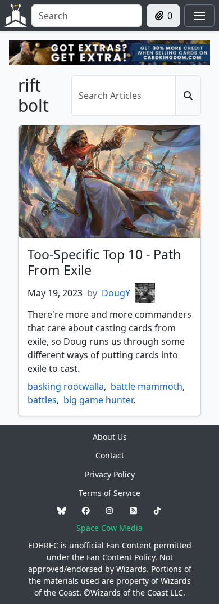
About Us (110, 436)
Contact (109, 455)
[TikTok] (157, 510)
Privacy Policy (110, 474)
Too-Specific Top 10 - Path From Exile (104, 262)
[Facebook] (86, 510)
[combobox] (86, 15)
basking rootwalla (66, 386)
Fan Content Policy (120, 557)
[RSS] (134, 510)
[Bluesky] (62, 510)
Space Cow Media (109, 527)
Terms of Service (109, 493)
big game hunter (98, 400)
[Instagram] (109, 510)
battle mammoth (146, 386)
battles (42, 400)
